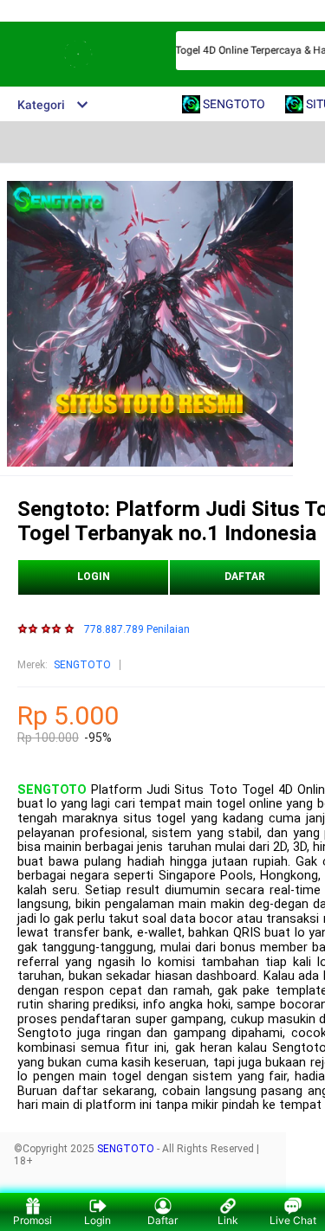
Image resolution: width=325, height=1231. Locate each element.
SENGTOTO (82, 665)
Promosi (32, 1220)
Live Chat (293, 1220)
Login (97, 1220)
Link (228, 1220)
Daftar (162, 1220)
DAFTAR (244, 576)
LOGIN (93, 576)
